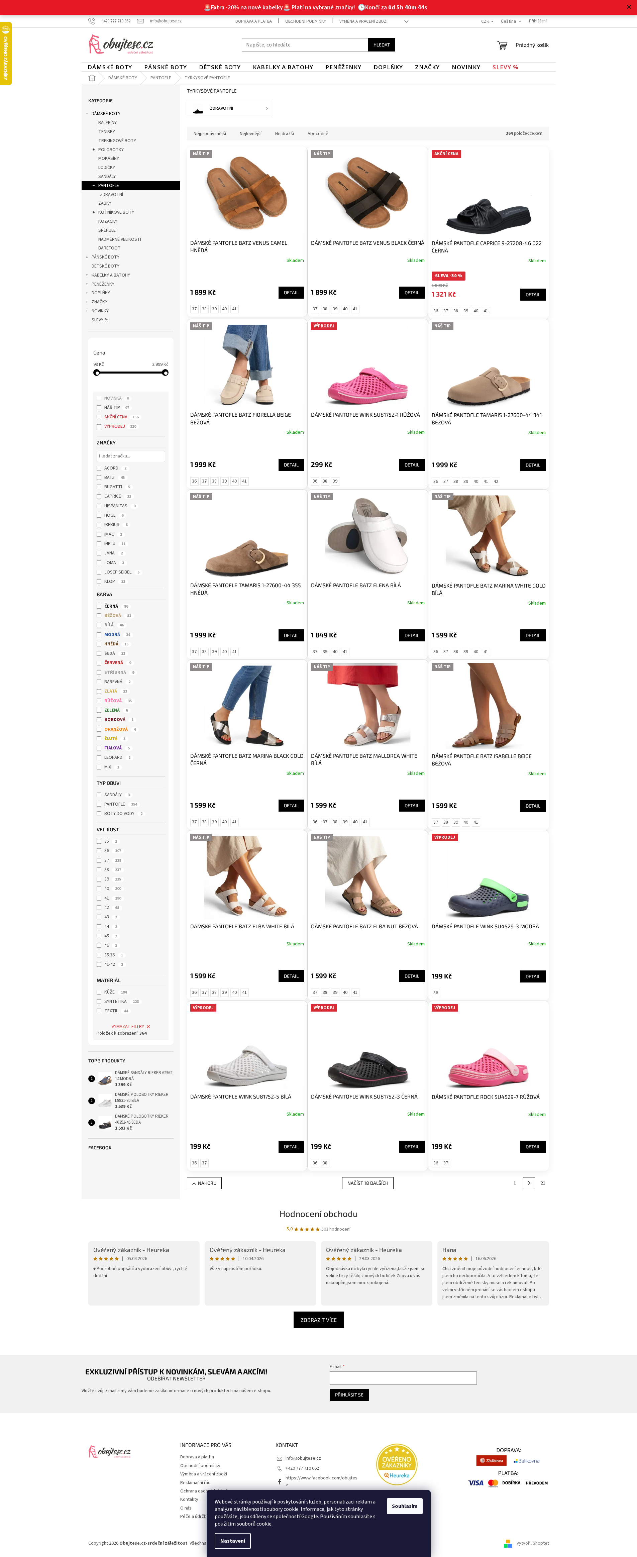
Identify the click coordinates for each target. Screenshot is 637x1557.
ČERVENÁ (117, 662)
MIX (111, 767)
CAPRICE (117, 496)
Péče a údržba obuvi (200, 1516)
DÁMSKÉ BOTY (106, 113)
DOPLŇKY (101, 293)
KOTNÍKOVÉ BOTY (116, 212)
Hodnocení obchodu (319, 1213)
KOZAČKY (107, 221)
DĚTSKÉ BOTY (105, 266)
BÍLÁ (114, 625)
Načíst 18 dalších (367, 1183)
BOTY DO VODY (123, 813)
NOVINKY (100, 311)
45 (110, 936)
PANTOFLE (108, 185)
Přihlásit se (349, 1394)
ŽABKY (104, 203)
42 (111, 907)
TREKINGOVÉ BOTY (117, 140)
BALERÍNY (107, 122)
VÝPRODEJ (120, 426)
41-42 (113, 964)
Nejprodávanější (210, 133)
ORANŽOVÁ (120, 729)
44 (110, 926)
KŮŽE (115, 992)
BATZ (114, 477)
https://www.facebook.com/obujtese (321, 1481)
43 (110, 917)
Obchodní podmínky (305, 21)
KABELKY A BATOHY (111, 275)
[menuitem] (109, 67)
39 (112, 879)
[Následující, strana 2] (529, 1183)
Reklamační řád (195, 1482)
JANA (113, 553)
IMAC (113, 534)
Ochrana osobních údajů (204, 1491)
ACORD (115, 468)
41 (112, 898)
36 (112, 850)
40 (112, 888)
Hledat (382, 44)
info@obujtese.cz (303, 1458)
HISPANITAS (119, 506)
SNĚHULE (107, 230)
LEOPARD (117, 757)
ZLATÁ (115, 691)
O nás (186, 1508)
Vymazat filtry (128, 1026)
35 (110, 841)
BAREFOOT (109, 248)
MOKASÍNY (108, 158)
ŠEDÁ (114, 653)
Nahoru (207, 1183)
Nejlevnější (250, 133)
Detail (291, 292)
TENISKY (106, 131)
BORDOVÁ (118, 719)
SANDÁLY (107, 176)
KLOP (114, 581)
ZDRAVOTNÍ (111, 194)
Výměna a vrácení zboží (363, 21)
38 (112, 869)
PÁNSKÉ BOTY (105, 257)
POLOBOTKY (111, 149)
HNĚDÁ (116, 644)
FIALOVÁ (117, 748)
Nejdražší (284, 133)
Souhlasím (405, 1506)
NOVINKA (116, 398)
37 (112, 860)
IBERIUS (115, 524)
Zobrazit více (319, 1320)
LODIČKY (106, 167)
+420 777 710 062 (302, 1468)
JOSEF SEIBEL (121, 572)
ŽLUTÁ (114, 738)
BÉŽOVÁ (117, 615)
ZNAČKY (99, 302)
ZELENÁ (116, 710)
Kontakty (189, 1499)
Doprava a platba (253, 21)
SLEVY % (100, 320)
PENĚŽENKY (103, 284)
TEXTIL (116, 1011)
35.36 (113, 955)
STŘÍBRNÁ (119, 672)
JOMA (114, 562)
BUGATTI (117, 487)
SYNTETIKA (121, 1001)
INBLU (114, 543)
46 (110, 945)
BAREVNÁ (117, 682)
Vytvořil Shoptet (533, 1543)
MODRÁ (117, 634)
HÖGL (113, 515)
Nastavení (232, 1541)
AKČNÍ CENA (121, 417)
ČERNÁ (116, 606)
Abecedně (318, 133)
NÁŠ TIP (116, 407)
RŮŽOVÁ (118, 701)
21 (543, 1183)
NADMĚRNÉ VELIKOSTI (119, 239)
